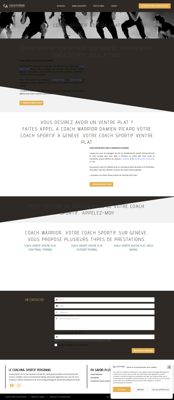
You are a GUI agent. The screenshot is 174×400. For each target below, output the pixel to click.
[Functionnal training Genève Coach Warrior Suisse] (40, 266)
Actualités (61, 6)
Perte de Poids (98, 6)
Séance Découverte (79, 6)
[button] (169, 367)
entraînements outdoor (143, 159)
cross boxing (76, 80)
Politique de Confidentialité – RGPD (129, 395)
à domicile (125, 159)
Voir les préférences (160, 389)
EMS (93, 162)
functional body (58, 80)
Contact (114, 6)
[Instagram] (19, 385)
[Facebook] (12, 385)
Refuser (140, 389)
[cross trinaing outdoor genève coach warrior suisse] (87, 266)
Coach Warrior (96, 374)
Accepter (122, 389)
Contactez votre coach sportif (103, 381)
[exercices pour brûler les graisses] (133, 266)
